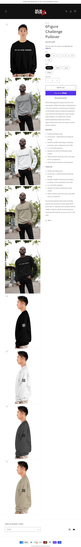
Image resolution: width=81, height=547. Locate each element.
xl (65, 55)
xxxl (49, 60)
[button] (6, 11)
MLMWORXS (37, 546)
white (58, 68)
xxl (72, 55)
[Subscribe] (38, 529)
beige (49, 72)
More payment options (61, 98)
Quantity (47, 76)
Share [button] (49, 220)
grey (66, 68)
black (49, 68)
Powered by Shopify (45, 546)
